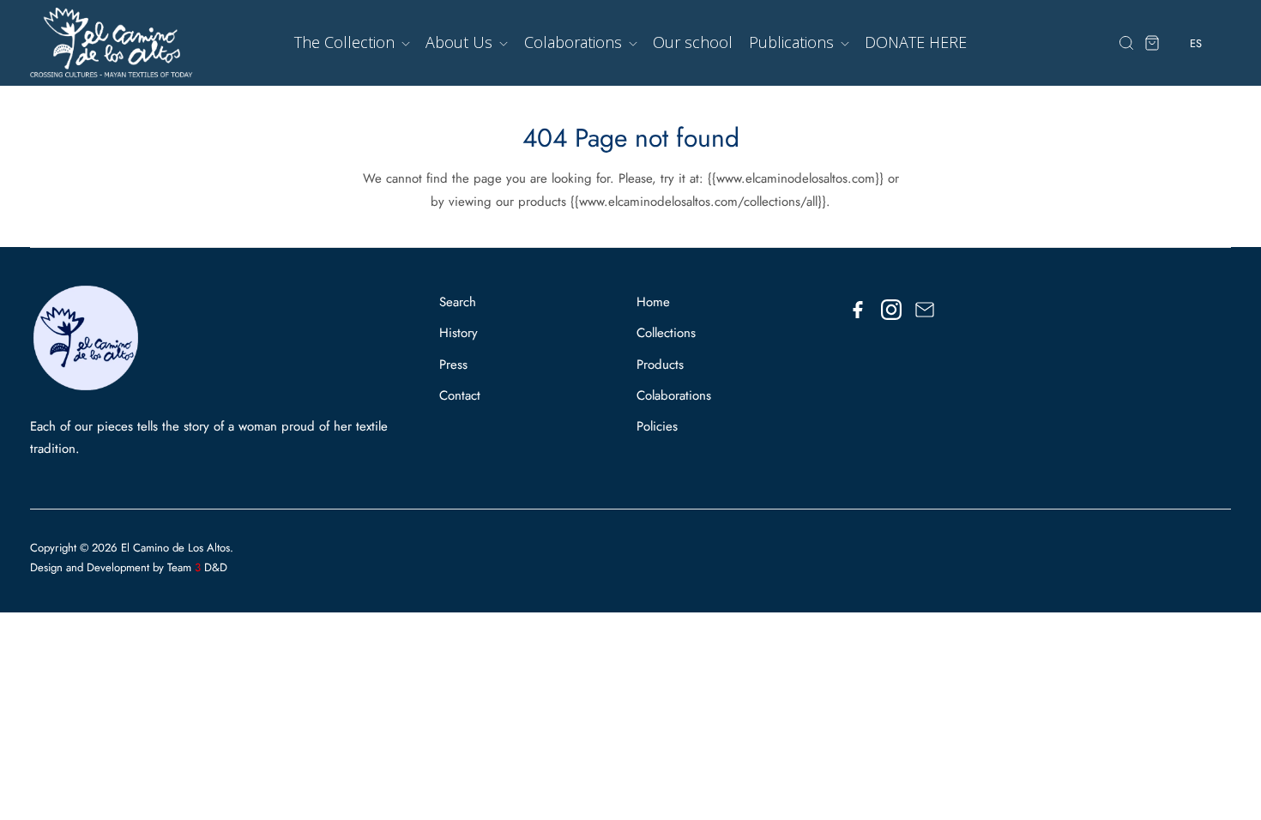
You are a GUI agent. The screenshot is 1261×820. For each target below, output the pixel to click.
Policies (657, 426)
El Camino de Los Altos (175, 548)
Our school (693, 42)
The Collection (346, 42)
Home (653, 301)
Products (660, 364)
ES (1196, 77)
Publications (793, 42)
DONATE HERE (916, 42)
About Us (461, 42)
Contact (459, 395)
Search (457, 301)
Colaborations (575, 42)
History (458, 332)
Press (453, 364)
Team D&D (197, 567)
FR (1196, 108)
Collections (666, 332)
